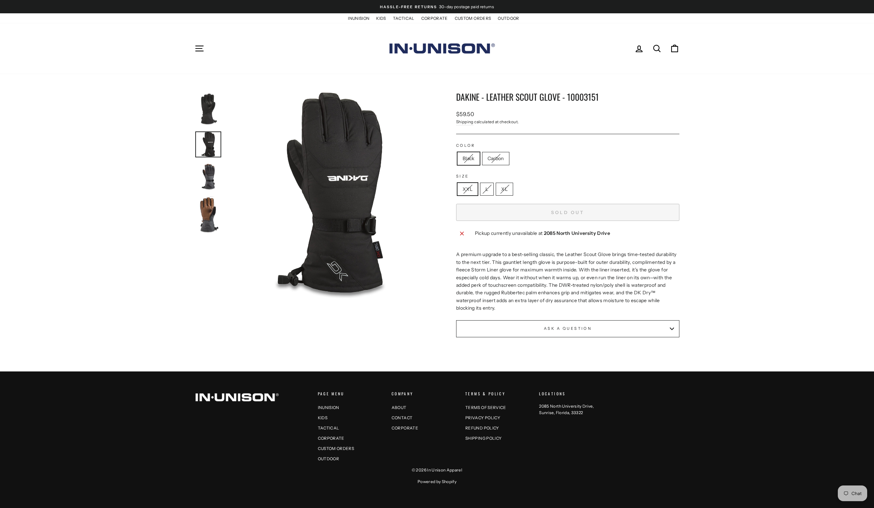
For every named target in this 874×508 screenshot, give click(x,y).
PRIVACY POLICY (482, 417)
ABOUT (399, 407)
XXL (468, 189)
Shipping (465, 121)
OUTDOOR (508, 18)
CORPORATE (434, 18)
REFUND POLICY (482, 428)
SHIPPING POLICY (483, 438)
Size (462, 176)
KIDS (381, 18)
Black (469, 158)
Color (465, 145)
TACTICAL (403, 18)
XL (504, 189)
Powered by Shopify (437, 481)
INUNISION (358, 18)
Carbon (496, 158)
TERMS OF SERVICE (485, 407)
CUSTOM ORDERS (473, 18)
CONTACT (402, 417)
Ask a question (568, 328)
